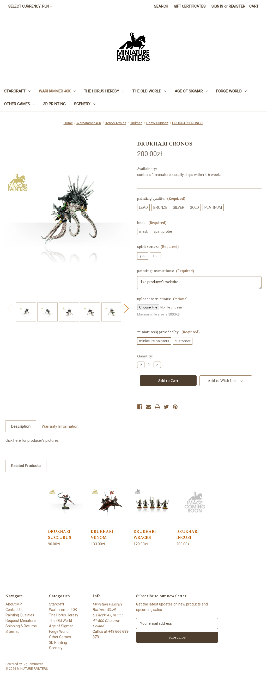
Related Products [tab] (26, 465)
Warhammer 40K (55, 91)
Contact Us (14, 610)
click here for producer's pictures (32, 440)
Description (21, 426)
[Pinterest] (175, 407)
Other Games (17, 104)
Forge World (229, 91)
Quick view (67, 501)
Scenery (82, 104)
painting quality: (161, 198)
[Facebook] (139, 407)
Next (126, 308)
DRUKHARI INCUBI (187, 534)
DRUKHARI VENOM (102, 534)
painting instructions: (165, 271)
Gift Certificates (190, 6)
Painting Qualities (19, 615)
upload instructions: (162, 299)
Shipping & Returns (21, 626)
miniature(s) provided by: (168, 332)
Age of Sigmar (189, 91)
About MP (13, 604)
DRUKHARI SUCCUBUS (59, 534)
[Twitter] (166, 407)
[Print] (157, 407)
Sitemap (12, 631)
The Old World (146, 91)
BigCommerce (33, 664)
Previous (9, 308)
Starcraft (15, 91)
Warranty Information (60, 426)
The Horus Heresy (101, 91)
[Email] (148, 407)
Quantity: (145, 356)
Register (237, 6)
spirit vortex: (158, 246)
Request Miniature (20, 620)
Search (161, 6)
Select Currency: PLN (29, 6)
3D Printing (54, 104)
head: (151, 222)
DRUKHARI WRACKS (145, 534)
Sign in (217, 6)
